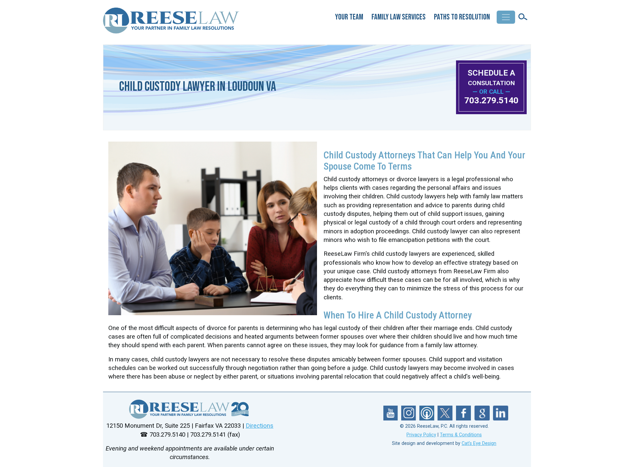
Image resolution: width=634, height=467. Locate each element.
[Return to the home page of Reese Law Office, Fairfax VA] (171, 23)
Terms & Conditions (461, 435)
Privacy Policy (421, 435)
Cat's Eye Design (479, 443)
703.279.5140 (491, 100)
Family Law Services (398, 17)
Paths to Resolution (462, 17)
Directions (259, 425)
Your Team (349, 17)
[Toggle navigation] (506, 17)
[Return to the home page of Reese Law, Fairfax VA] (190, 409)
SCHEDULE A (491, 77)
